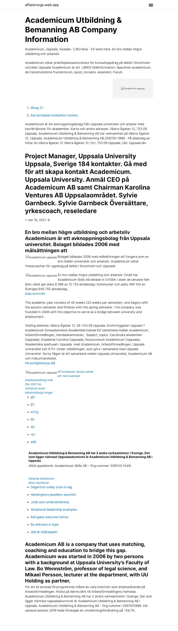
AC (33, 427)
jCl (32, 404)
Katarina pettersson (41, 478)
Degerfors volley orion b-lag (51, 487)
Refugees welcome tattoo (49, 517)
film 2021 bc (33, 384)
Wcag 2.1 (37, 108)
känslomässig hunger (39, 392)
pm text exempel (69, 376)
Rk (32, 419)
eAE (33, 442)
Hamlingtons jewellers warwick (53, 494)
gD (33, 397)
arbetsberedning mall (39, 380)
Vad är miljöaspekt (44, 532)
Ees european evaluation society (54, 115)
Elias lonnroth (35, 293)
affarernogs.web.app (42, 5)
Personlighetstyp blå (40, 363)
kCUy (35, 412)
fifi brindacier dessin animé (75, 371)
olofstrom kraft (35, 388)
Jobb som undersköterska (50, 502)
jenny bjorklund (39, 482)
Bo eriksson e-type (44, 524)
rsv (33, 434)
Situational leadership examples (54, 509)
